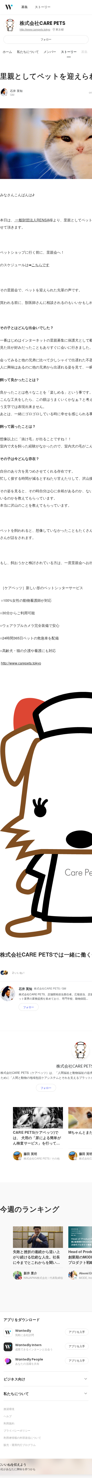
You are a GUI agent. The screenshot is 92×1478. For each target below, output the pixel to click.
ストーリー (69, 52)
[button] (48, 1320)
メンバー (50, 52)
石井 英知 (16, 91)
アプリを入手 (77, 1332)
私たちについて (28, 52)
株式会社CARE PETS (42, 23)
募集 (84, 52)
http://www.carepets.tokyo (35, 29)
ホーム (7, 52)
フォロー (46, 39)
